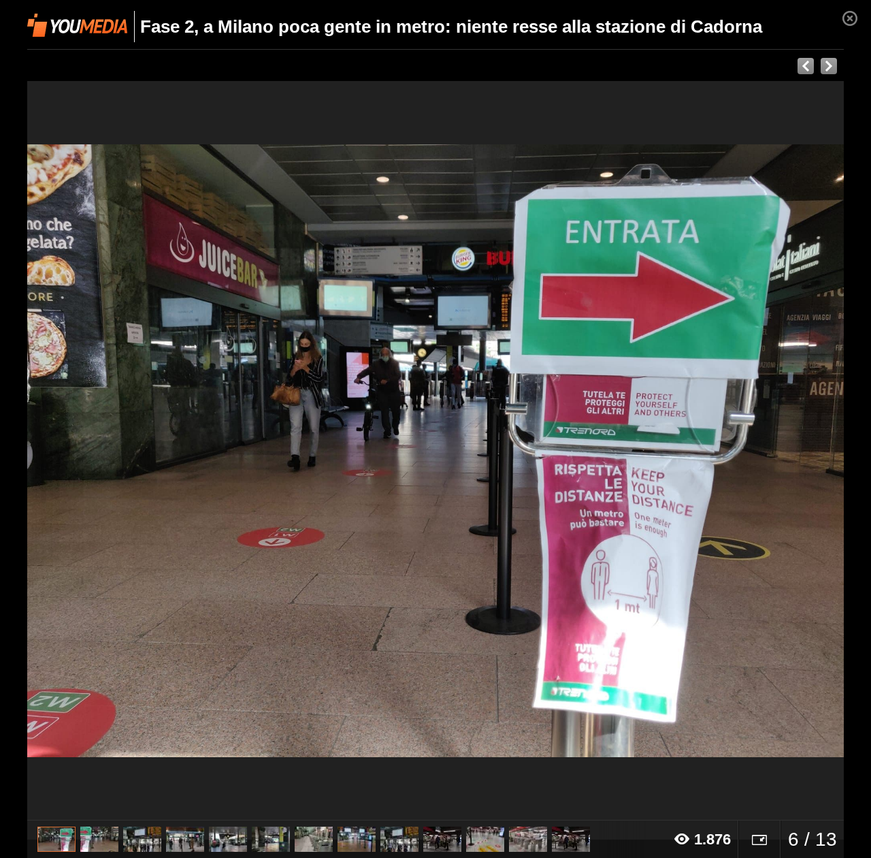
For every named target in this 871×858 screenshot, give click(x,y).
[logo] (77, 25)
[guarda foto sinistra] (109, 451)
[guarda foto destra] (517, 451)
